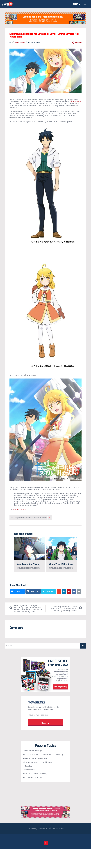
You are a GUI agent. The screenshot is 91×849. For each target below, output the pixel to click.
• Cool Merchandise (32, 777)
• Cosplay (27, 766)
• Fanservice (29, 770)
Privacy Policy (58, 828)
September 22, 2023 (56, 568)
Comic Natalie (20, 509)
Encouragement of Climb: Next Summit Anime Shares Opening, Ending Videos (64, 608)
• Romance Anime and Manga (37, 762)
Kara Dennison (35, 568)
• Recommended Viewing (35, 774)
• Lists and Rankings (32, 751)
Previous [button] (16, 553)
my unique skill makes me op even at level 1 (30, 518)
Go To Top (46, 843)
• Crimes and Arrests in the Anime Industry (43, 755)
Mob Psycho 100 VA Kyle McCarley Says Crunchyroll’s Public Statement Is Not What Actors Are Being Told (28, 608)
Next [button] (74, 553)
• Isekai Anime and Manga (35, 758)
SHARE (78, 42)
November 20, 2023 (23, 568)
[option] (29, 554)
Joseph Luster (19, 42)
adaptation (75, 102)
